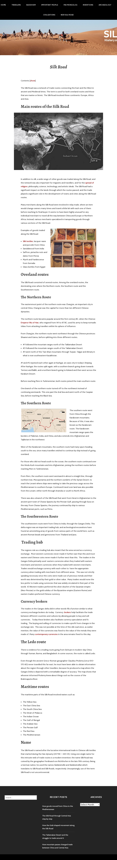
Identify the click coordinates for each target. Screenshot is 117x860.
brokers (67, 612)
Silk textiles (28, 241)
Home (3, 5)
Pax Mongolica (70, 5)
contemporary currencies (46, 634)
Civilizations (49, 15)
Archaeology (105, 5)
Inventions (88, 5)
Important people (49, 5)
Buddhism (31, 5)
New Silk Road (67, 15)
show (32, 80)
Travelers (16, 5)
